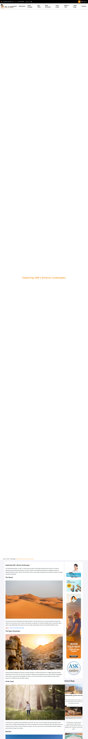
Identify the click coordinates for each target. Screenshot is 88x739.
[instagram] (30, 1)
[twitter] (27, 1)
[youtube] (32, 1)
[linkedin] (29, 1)
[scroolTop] (85, 737)
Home (15, 6)
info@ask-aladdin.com (8, 1)
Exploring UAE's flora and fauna (74, 718)
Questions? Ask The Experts (44, 283)
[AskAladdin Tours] (7, 6)
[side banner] (73, 571)
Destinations (22, 6)
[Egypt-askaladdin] (73, 626)
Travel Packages (29, 6)
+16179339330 (20, 1)
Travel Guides (57, 6)
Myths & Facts (66, 6)
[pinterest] (28, 1)
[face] (26, 1)
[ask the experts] (73, 668)
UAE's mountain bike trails (17, 628)
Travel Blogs (75, 6)
